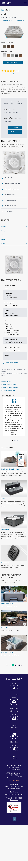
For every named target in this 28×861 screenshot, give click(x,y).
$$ (13, 74)
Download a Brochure (14, 710)
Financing (14, 742)
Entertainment (5, 563)
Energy (3, 230)
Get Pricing (15, 127)
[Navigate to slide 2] (14, 440)
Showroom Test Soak (14, 726)
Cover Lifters (5, 529)
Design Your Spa (7, 20)
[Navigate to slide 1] (12, 440)
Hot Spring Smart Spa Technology (12, 469)
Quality (3, 239)
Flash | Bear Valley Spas (12, 3)
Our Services (14, 757)
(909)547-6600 (16, 798)
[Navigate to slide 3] (17, 440)
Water (3, 235)
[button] (4, 46)
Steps (3, 498)
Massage (3, 226)
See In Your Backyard (12, 62)
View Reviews (6, 74)
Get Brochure (14, 132)
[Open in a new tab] (17, 665)
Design (3, 243)
